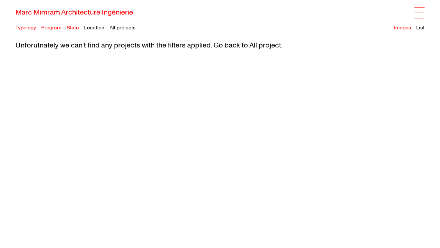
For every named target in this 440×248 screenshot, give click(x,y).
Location (94, 28)
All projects (123, 27)
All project (265, 45)
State (73, 28)
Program (51, 28)
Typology (25, 28)
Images (402, 27)
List (420, 27)
